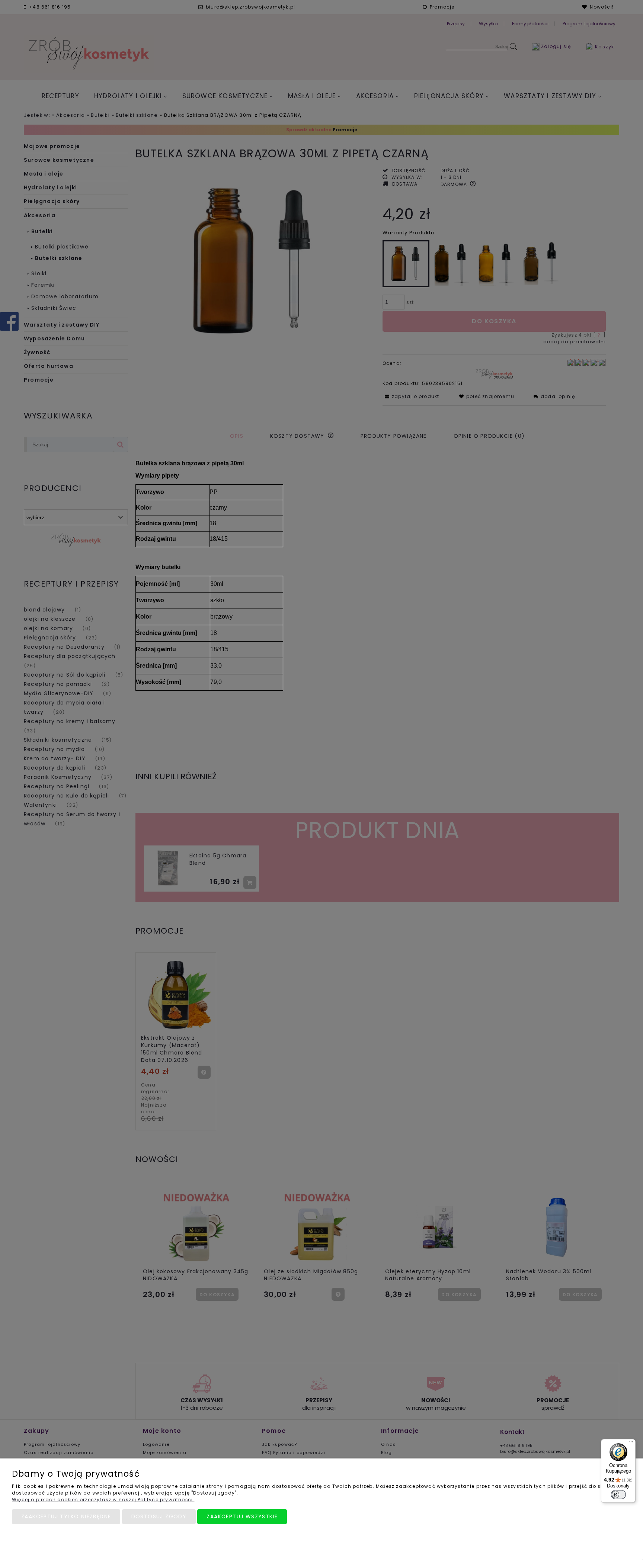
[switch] (618, 1494)
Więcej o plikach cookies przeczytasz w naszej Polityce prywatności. (103, 1499)
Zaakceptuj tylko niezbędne (66, 1516)
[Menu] (631, 1443)
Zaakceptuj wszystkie (242, 1516)
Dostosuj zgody (159, 1516)
